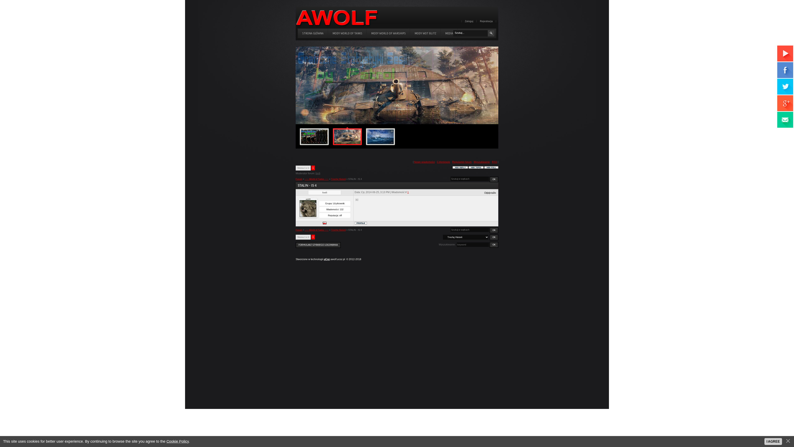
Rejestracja (486, 21)
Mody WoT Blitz (425, 33)
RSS (494, 162)
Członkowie (443, 162)
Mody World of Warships (388, 33)
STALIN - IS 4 (355, 179)
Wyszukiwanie (482, 162)
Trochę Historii (338, 179)
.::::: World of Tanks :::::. (317, 179)
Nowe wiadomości (424, 162)
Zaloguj (469, 21)
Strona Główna (313, 33)
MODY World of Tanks (347, 33)
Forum (299, 179)
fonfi (318, 173)
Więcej (478, 118)
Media (449, 33)
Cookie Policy (177, 441)
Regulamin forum (462, 162)
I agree (773, 441)
